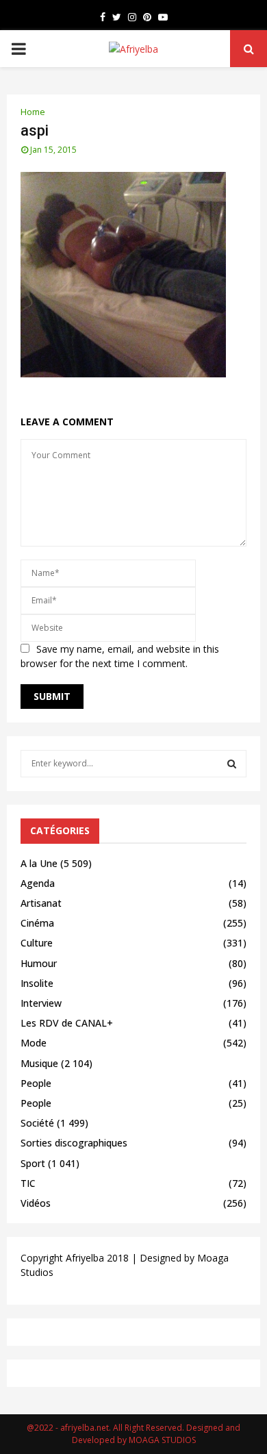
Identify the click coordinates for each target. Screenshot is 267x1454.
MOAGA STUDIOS (162, 1440)
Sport (33, 1163)
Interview (41, 1003)
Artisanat (41, 903)
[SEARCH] (231, 763)
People (36, 1083)
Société (37, 1122)
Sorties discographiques (74, 1142)
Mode (34, 1042)
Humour (39, 963)
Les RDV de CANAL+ (67, 1022)
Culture (37, 942)
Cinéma (37, 922)
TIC (28, 1183)
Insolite (37, 983)
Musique (39, 1063)
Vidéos (36, 1202)
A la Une (39, 863)
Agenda (38, 883)
